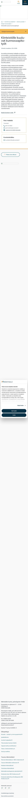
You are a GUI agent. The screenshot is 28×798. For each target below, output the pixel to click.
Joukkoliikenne (5, 737)
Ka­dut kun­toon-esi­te (14, 112)
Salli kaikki (14, 410)
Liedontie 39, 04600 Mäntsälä (12, 130)
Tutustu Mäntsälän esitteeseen (10, 762)
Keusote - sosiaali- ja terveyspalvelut (11, 734)
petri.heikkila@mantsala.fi (11, 128)
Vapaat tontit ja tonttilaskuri (8, 746)
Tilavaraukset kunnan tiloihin (9, 743)
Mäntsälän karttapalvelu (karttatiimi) (11, 771)
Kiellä (14, 415)
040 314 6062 (8, 125)
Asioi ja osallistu (5, 751)
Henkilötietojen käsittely (7, 793)
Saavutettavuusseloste (7, 796)
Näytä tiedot (20, 405)
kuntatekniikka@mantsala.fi (12, 140)
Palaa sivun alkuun (11, 154)
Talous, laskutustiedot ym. (8, 748)
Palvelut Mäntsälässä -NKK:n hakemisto (12, 759)
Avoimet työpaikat (6, 740)
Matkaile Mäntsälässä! (7, 765)
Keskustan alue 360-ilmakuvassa (10, 774)
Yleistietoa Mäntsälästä (7, 768)
